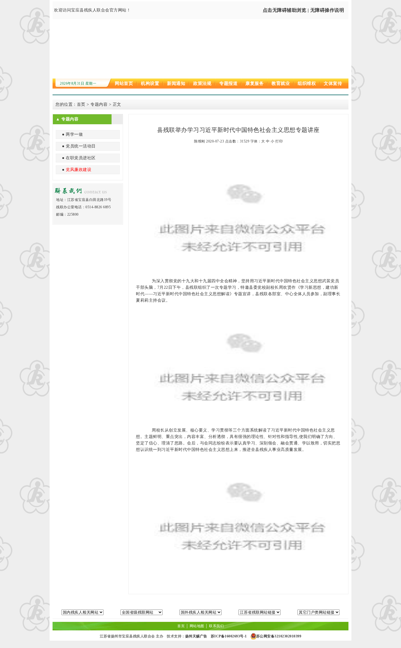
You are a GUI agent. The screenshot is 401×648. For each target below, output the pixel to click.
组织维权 (307, 83)
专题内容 (98, 104)
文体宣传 (333, 83)
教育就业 (281, 83)
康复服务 (254, 83)
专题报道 (228, 83)
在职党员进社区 (81, 158)
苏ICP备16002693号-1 (229, 636)
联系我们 (216, 626)
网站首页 (124, 83)
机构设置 (150, 83)
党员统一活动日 (81, 146)
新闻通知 (176, 83)
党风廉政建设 (78, 169)
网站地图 (197, 626)
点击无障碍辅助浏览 (284, 10)
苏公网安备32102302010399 (278, 636)
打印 (279, 141)
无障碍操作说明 (327, 10)
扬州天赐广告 (196, 636)
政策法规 (202, 83)
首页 (81, 104)
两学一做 (74, 134)
